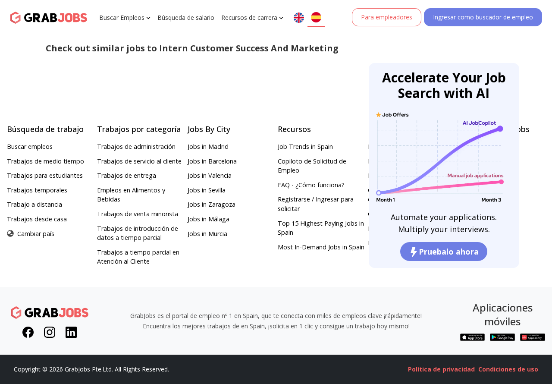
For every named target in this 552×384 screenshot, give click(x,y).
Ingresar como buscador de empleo (483, 17)
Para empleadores (386, 17)
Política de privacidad (441, 369)
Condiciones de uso (508, 369)
